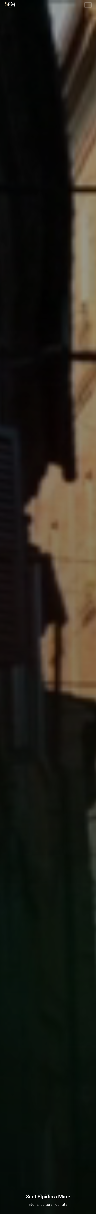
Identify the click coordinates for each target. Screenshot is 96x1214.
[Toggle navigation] (88, 4)
